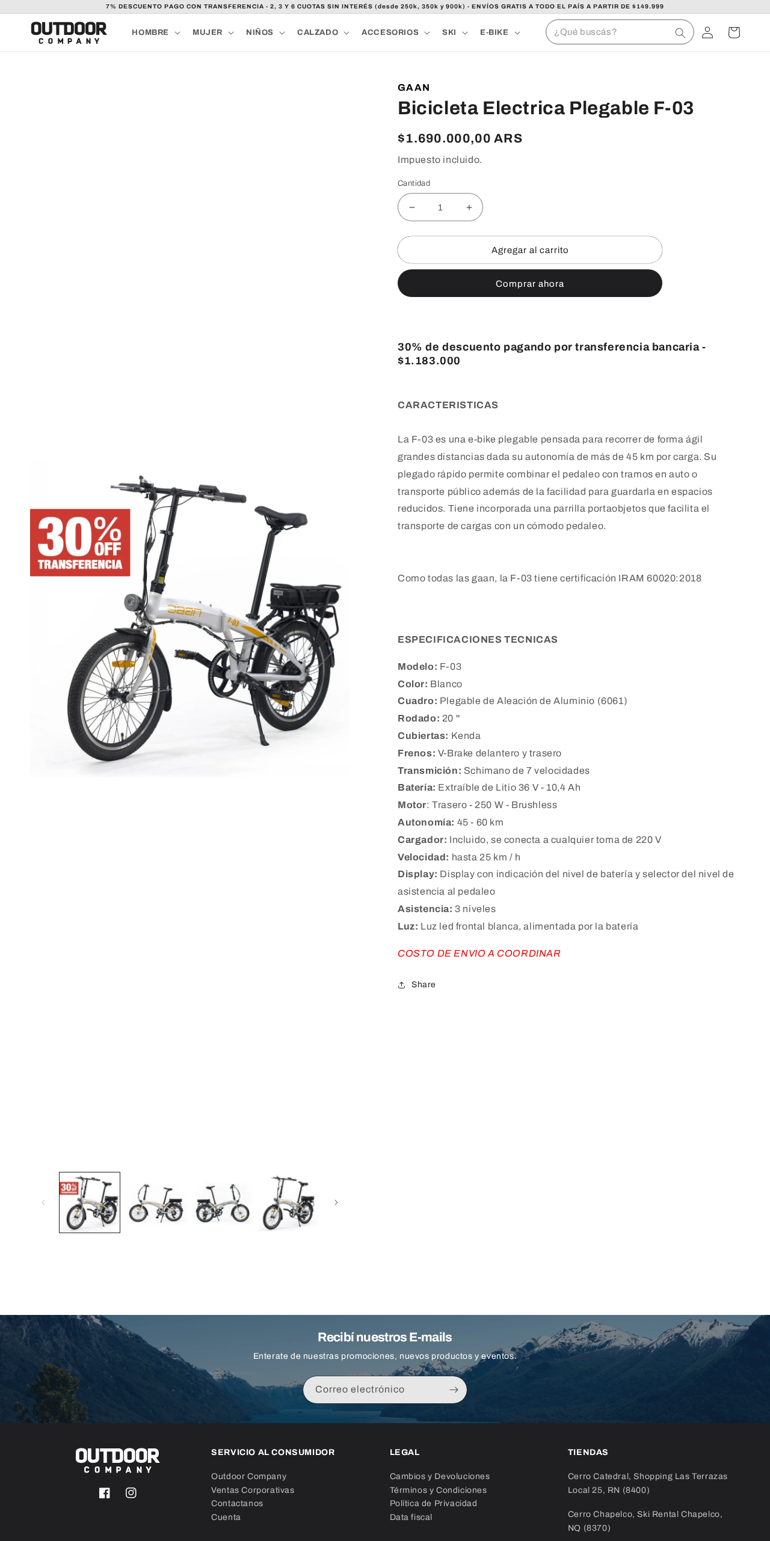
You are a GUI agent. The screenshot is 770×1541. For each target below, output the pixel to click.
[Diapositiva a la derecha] (336, 1202)
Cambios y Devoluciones (440, 1476)
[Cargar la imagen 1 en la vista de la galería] (90, 1202)
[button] (155, 32)
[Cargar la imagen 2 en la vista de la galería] (156, 1202)
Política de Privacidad (434, 1503)
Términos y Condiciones (438, 1490)
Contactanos (237, 1503)
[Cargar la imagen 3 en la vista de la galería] (222, 1202)
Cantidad (414, 183)
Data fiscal (411, 1517)
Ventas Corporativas (252, 1490)
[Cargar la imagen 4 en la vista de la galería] (289, 1202)
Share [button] (423, 984)
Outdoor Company (248, 1476)
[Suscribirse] (453, 1390)
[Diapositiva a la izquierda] (43, 1202)
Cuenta (226, 1517)
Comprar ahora (530, 284)
